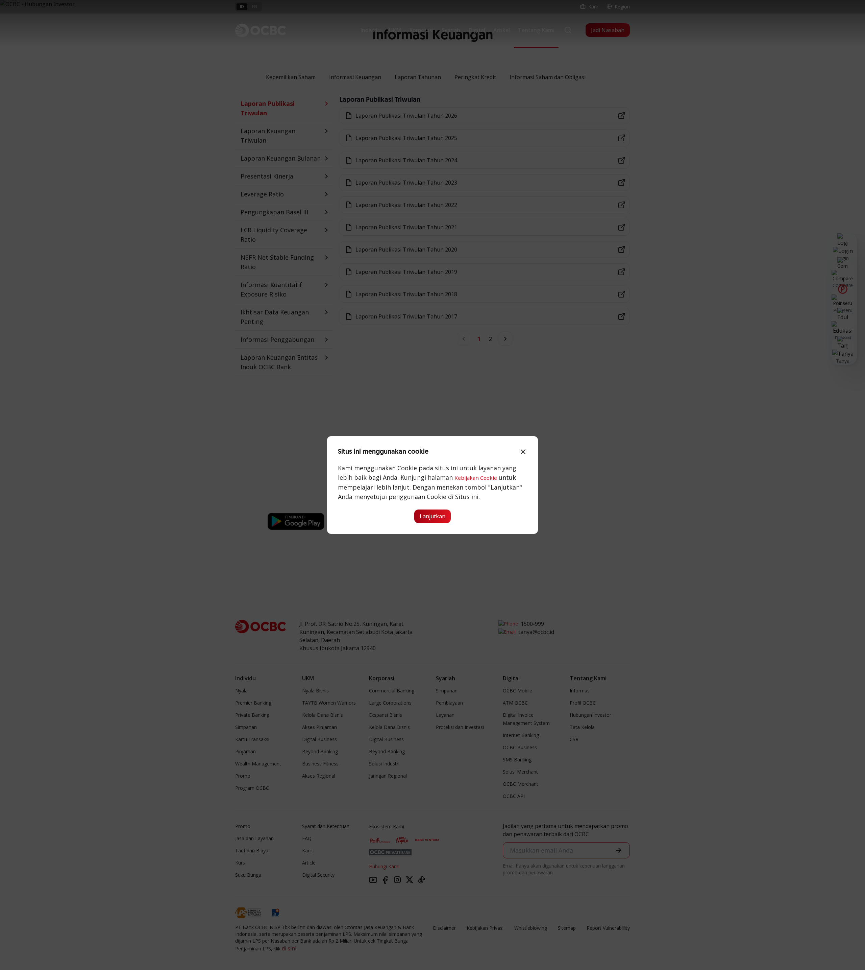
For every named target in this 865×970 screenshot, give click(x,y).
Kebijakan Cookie (475, 477)
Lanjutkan (432, 516)
